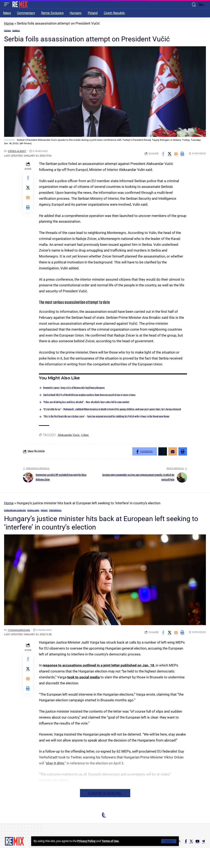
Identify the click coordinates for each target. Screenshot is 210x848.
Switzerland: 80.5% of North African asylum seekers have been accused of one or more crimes (89, 395)
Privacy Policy (86, 841)
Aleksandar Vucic (69, 435)
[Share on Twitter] (169, 153)
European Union (15, 510)
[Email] (176, 153)
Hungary (33, 510)
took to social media (83, 677)
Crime (85, 435)
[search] (194, 4)
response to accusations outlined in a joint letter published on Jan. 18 (98, 665)
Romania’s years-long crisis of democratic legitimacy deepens (74, 388)
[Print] (182, 153)
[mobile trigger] (7, 4)
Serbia (16, 30)
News (7, 30)
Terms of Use (110, 841)
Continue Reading (105, 793)
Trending (55, 510)
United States (63, 829)
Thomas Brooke (19, 630)
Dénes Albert (17, 151)
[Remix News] (20, 4)
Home (9, 23)
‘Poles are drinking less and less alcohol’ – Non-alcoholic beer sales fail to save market (86, 402)
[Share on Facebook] (163, 153)
